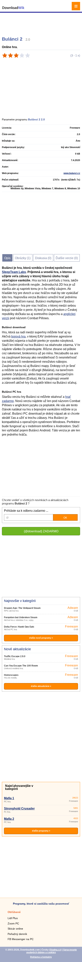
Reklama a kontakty (41, 957)
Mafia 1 (9, 798)
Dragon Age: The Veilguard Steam (22, 608)
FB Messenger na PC (21, 939)
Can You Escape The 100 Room (21, 665)
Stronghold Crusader (19, 808)
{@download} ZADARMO (41, 531)
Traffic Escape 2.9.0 (14, 656)
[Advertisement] (41, 22)
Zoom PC (13, 923)
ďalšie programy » (41, 831)
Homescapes (11, 675)
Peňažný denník (17, 933)
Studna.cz (55, 949)
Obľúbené (14, 912)
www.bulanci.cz (72, 173)
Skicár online (15, 928)
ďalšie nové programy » (41, 638)
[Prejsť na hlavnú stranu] (13, 9)
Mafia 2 (9, 818)
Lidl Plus (13, 918)
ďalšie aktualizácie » (41, 686)
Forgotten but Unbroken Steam (20, 617)
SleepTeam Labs (14, 272)
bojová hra (18, 336)
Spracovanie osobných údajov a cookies (51, 951)
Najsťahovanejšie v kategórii (19, 787)
